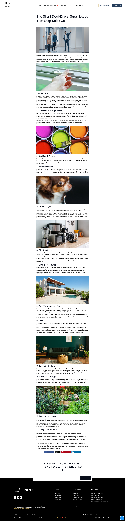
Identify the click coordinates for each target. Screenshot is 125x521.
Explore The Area (105, 5)
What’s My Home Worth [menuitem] (97, 499)
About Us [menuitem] (72, 5)
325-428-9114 (88, 515)
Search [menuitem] (40, 5)
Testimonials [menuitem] (58, 495)
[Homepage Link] (7, 5)
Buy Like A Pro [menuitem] (95, 495)
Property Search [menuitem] (77, 499)
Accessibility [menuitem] (31, 517)
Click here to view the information (21, 508)
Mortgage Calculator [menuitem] (97, 497)
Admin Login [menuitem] (39, 517)
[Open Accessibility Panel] (122, 518)
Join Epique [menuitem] (79, 5)
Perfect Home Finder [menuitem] (97, 493)
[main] (62, 234)
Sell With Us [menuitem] (76, 495)
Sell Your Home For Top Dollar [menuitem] (99, 501)
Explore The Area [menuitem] (78, 497)
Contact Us (118, 5)
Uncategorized (39, 25)
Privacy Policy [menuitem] (23, 517)
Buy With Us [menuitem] (76, 493)
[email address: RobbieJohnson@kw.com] (96, 515)
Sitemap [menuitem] (16, 517)
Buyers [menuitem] (46, 5)
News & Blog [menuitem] (58, 497)
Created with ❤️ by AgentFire (62, 518)
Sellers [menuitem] (52, 5)
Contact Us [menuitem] (58, 499)
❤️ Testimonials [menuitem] (62, 5)
